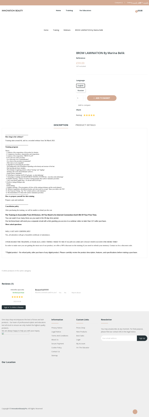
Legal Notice (56, 332)
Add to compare (84, 105)
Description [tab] (61, 125)
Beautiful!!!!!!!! (42, 289)
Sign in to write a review (13, 307)
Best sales (80, 336)
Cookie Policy (56, 347)
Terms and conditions (59, 336)
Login (78, 340)
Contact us (55, 351)
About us (54, 340)
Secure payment (57, 343)
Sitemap (54, 355)
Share (84, 110)
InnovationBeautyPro (19, 408)
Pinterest (92, 110)
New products (81, 332)
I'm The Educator (82, 347)
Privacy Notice (56, 328)
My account (80, 343)
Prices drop (80, 328)
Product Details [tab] (85, 125)
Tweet (88, 110)
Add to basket (103, 98)
